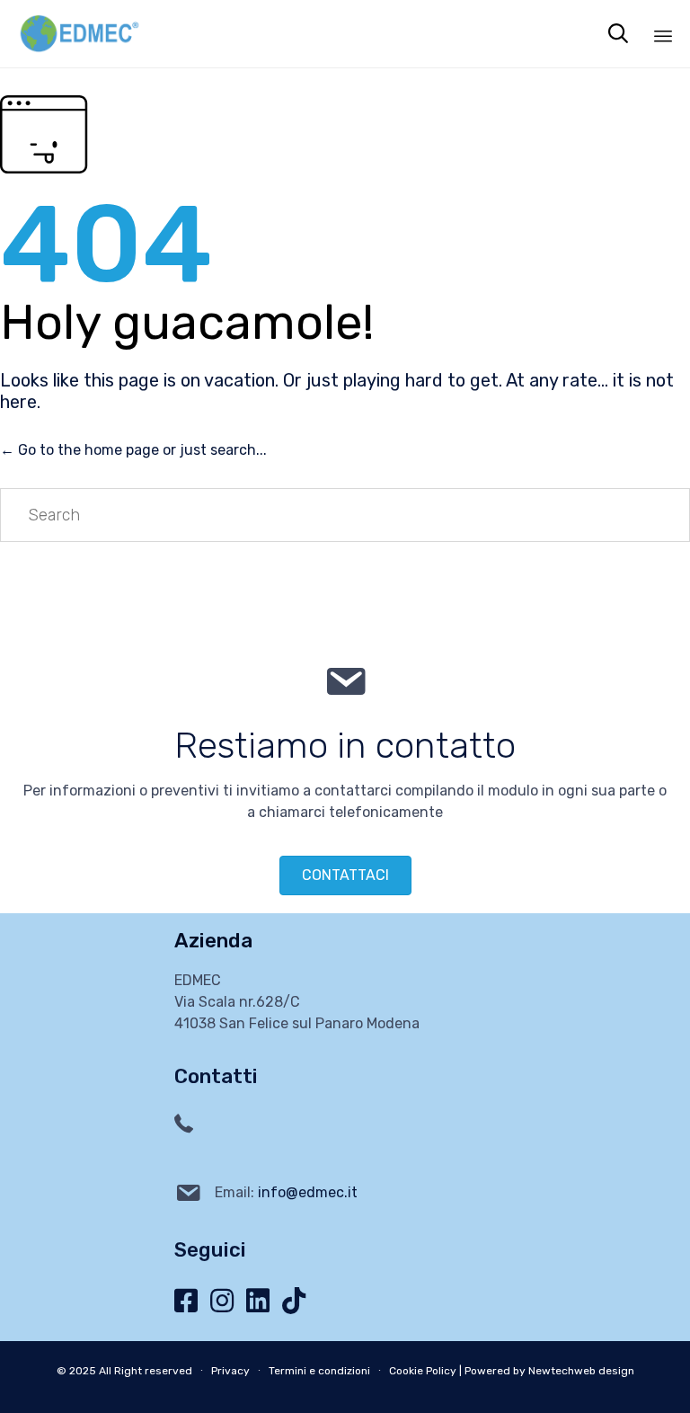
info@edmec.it (308, 1192)
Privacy (230, 1370)
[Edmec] (79, 33)
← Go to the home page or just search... (133, 449)
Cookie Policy (422, 1370)
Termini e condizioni (319, 1370)
